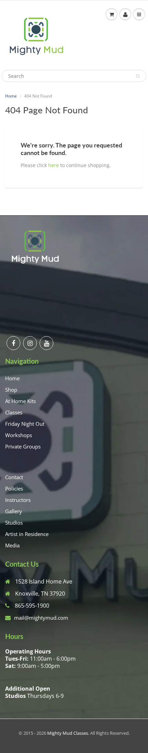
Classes (13, 412)
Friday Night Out (24, 423)
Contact (14, 477)
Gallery (13, 511)
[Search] (138, 76)
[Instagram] (30, 343)
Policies (14, 488)
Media (12, 545)
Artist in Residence (27, 533)
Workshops (18, 435)
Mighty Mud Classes (67, 733)
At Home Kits (20, 401)
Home (11, 96)
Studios (14, 522)
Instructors (18, 499)
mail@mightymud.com (41, 617)
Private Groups (23, 446)
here (53, 165)
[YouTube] (46, 343)
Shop (11, 389)
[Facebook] (13, 343)
